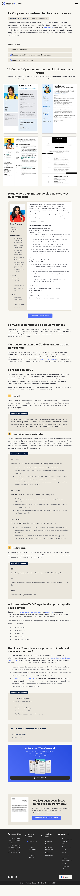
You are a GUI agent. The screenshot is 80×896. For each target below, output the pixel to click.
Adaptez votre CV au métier (22, 60)
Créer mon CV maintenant (40, 316)
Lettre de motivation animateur (46, 818)
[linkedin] (16, 877)
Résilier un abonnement (67, 859)
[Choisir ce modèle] (21, 109)
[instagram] (12, 877)
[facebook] (9, 877)
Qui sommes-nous (67, 848)
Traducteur (18, 737)
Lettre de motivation (49, 848)
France (67, 877)
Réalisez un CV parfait (48, 359)
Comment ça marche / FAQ (67, 841)
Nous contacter (66, 854)
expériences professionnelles (29, 612)
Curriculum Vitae (49, 843)
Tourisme (25, 18)
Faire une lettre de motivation (32, 847)
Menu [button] (76, 3)
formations (49, 612)
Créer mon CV (41, 778)
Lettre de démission (49, 854)
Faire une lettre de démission (32, 855)
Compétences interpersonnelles (23, 678)
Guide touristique (20, 734)
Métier (19, 18)
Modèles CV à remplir (19, 50)
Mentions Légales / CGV (65, 866)
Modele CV (12, 18)
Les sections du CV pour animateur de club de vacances (32, 55)
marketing (48, 28)
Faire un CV (33, 841)
